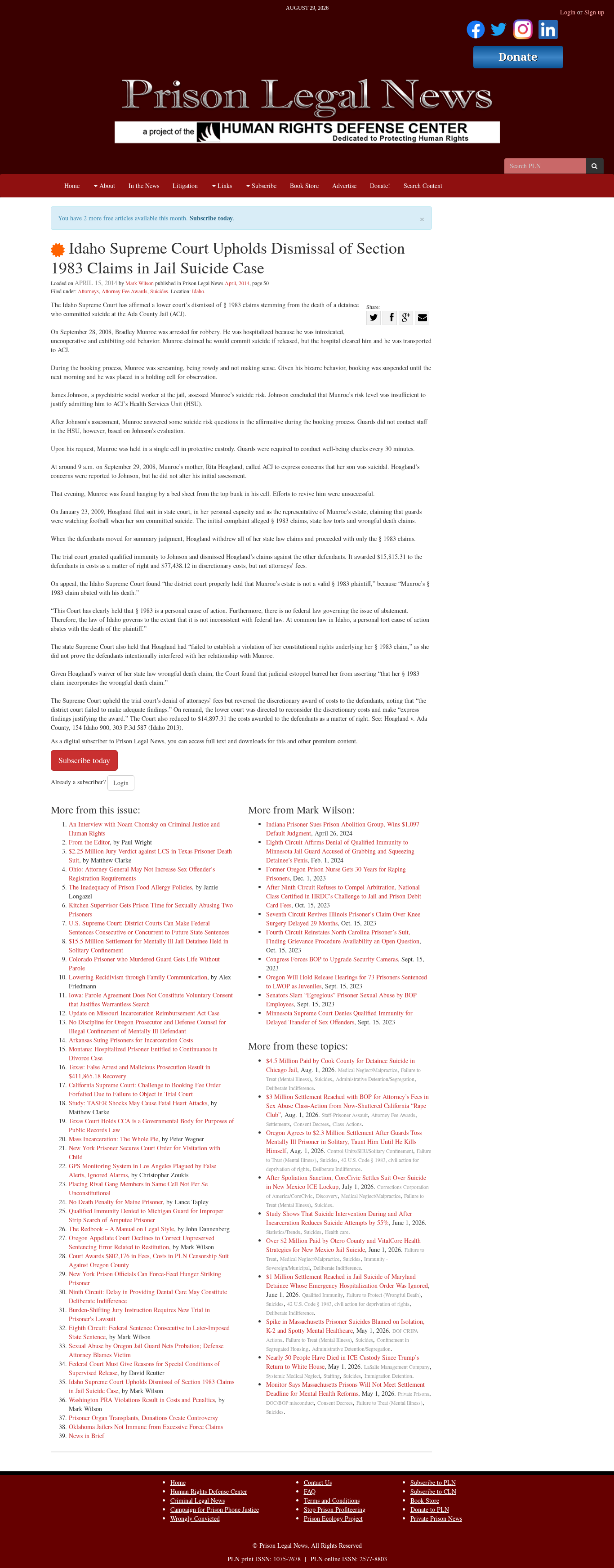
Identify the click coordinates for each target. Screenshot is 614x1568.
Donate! (380, 185)
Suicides (159, 291)
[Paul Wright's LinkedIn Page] (548, 26)
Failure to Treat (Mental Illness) (319, 1339)
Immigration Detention (388, 1375)
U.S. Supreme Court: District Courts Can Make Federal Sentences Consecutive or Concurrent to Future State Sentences (149, 927)
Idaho (198, 291)
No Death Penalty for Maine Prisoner (116, 1201)
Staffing (332, 1375)
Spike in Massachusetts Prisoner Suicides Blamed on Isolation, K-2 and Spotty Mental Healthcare (345, 1326)
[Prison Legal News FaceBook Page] (476, 26)
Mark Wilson (139, 282)
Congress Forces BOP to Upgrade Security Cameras (332, 959)
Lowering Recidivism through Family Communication (138, 977)
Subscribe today (211, 218)
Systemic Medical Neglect (293, 1375)
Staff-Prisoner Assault (345, 1115)
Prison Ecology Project (333, 1518)
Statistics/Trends (283, 1231)
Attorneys (88, 291)
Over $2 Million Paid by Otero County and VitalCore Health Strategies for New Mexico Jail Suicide (343, 1245)
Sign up (594, 12)
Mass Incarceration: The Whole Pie (113, 1139)
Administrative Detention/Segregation (375, 1079)
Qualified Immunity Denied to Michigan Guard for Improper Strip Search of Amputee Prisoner (146, 1215)
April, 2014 (237, 282)
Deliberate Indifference (290, 1088)
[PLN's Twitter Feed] (498, 26)
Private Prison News (436, 1518)
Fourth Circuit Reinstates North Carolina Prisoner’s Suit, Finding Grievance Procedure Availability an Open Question (342, 936)
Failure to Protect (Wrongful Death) (384, 1294)
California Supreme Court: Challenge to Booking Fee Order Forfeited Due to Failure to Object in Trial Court (145, 1089)
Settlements (278, 1124)
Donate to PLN (429, 1509)
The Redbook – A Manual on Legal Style (121, 1228)
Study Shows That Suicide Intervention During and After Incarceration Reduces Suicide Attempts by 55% (339, 1218)
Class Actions (347, 1124)
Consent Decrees (311, 1124)
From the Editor (89, 842)
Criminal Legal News (197, 1500)
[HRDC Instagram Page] (522, 26)
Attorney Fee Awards (124, 291)
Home (72, 185)
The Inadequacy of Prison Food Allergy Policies (130, 887)
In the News (144, 185)
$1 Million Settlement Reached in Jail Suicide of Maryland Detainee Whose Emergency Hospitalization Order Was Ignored (347, 1281)
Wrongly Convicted (195, 1518)
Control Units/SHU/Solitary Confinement (370, 1151)
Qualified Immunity (322, 1294)
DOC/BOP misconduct (290, 1402)
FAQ (310, 1491)
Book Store (304, 185)
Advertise (344, 185)
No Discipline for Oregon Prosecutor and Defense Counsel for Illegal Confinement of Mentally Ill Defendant (147, 1026)
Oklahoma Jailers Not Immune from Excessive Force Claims (146, 1426)
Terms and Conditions (332, 1500)
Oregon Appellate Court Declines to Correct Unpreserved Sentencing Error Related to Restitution (141, 1242)
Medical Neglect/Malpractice (367, 1070)
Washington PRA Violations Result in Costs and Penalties (142, 1399)
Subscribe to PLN (433, 1482)
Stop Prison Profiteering (334, 1509)
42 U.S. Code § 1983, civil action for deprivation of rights (348, 1303)
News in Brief (86, 1435)
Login (567, 12)
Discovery (327, 1196)
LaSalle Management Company (397, 1366)
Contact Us (318, 1482)
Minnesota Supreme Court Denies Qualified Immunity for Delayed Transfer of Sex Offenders (339, 1017)
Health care (336, 1231)
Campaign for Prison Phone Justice (214, 1509)
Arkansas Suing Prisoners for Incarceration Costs (131, 1040)
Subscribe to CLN (433, 1491)
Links (224, 185)
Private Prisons (413, 1393)
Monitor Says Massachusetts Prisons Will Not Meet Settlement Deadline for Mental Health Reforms (345, 1389)
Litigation (185, 185)
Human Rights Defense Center (208, 1491)
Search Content (423, 185)
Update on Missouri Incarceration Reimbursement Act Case (144, 1013)
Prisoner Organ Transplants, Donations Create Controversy (143, 1417)
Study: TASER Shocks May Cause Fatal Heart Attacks (138, 1103)
